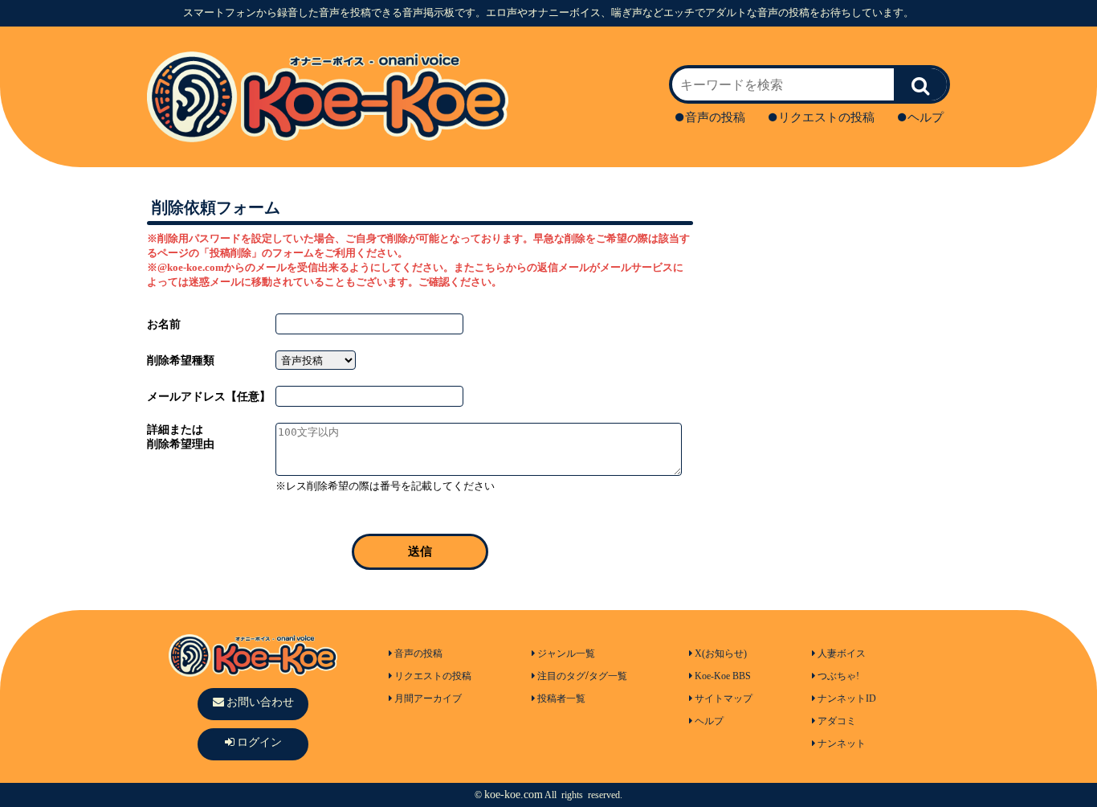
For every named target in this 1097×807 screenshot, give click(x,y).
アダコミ (837, 721)
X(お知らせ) (721, 653)
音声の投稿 (715, 117)
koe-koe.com (513, 795)
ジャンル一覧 (566, 653)
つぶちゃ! (838, 676)
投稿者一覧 (561, 698)
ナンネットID (847, 698)
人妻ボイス (842, 653)
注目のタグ (561, 676)
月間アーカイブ (428, 698)
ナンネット (842, 743)
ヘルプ (925, 117)
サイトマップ (723, 698)
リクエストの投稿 (826, 117)
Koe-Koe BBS (723, 676)
